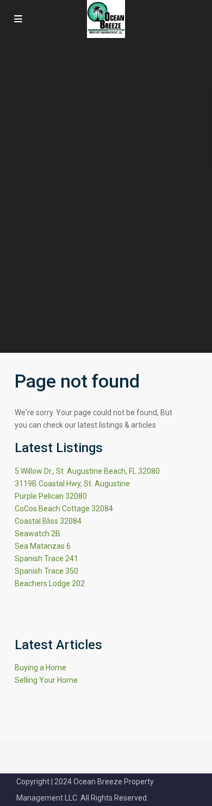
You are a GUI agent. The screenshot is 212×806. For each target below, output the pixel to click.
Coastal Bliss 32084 (48, 521)
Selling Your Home (46, 680)
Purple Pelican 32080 (51, 496)
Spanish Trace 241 (46, 558)
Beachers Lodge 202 (50, 583)
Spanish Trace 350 (46, 571)
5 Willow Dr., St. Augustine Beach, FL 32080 (87, 471)
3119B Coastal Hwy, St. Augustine (72, 483)
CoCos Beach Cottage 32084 (64, 508)
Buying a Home (40, 667)
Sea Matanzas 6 (43, 546)
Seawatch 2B (37, 533)
